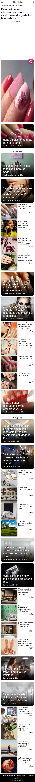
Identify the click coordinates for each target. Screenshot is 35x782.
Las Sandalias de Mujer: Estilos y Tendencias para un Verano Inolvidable (25, 642)
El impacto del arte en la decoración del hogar (25, 506)
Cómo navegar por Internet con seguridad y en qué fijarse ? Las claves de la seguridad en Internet (25, 712)
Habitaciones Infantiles (10, 559)
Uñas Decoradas (19, 5)
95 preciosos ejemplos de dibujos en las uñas (25, 206)
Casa (4, 441)
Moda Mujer (11, 5)
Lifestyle (5, 585)
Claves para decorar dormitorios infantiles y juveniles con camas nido (16, 552)
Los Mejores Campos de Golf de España (25, 523)
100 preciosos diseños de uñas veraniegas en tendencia (24, 224)
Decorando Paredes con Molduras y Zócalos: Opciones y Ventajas (17, 697)
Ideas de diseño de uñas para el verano (17, 141)
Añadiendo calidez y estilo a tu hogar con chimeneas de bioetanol (25, 592)
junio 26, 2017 (18, 146)
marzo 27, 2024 (15, 703)
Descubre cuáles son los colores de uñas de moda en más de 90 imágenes (17, 193)
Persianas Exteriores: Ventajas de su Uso (25, 472)
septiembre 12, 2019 (13, 200)
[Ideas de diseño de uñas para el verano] (17, 136)
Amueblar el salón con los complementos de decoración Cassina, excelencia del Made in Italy (16, 431)
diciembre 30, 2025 (13, 441)
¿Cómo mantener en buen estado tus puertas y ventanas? (25, 624)
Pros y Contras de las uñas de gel (24, 374)
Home (2, 5)
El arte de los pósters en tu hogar (25, 488)
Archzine (30, 775)
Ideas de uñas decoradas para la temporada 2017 (13, 405)
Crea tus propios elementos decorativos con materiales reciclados (24, 728)
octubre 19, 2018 (19, 293)
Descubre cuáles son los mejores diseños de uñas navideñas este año (25, 258)
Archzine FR (18, 778)
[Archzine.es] (17, 2)
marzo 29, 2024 (13, 678)
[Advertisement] (17, 40)
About (4, 775)
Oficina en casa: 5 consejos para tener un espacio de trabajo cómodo (16, 459)
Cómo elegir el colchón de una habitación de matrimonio (23, 744)
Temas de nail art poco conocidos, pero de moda (16, 168)
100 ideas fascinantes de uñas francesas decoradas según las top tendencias (17, 311)
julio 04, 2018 (18, 319)
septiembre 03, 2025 (13, 466)
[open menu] (2, 1)
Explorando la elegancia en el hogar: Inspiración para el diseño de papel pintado (24, 609)
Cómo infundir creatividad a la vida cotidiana (15, 671)
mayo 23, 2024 (13, 585)
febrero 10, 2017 (19, 412)
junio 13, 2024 (22, 559)
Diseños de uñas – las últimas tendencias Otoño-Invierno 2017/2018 (25, 342)
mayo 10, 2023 (18, 175)
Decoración (6, 703)
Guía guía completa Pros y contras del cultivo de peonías (25, 760)
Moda (6, 5)
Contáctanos (11, 775)
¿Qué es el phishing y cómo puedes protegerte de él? (17, 578)
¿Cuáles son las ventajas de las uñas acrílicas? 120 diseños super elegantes (16, 286)
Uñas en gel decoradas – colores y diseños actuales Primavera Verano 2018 (25, 326)
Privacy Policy (21, 775)
